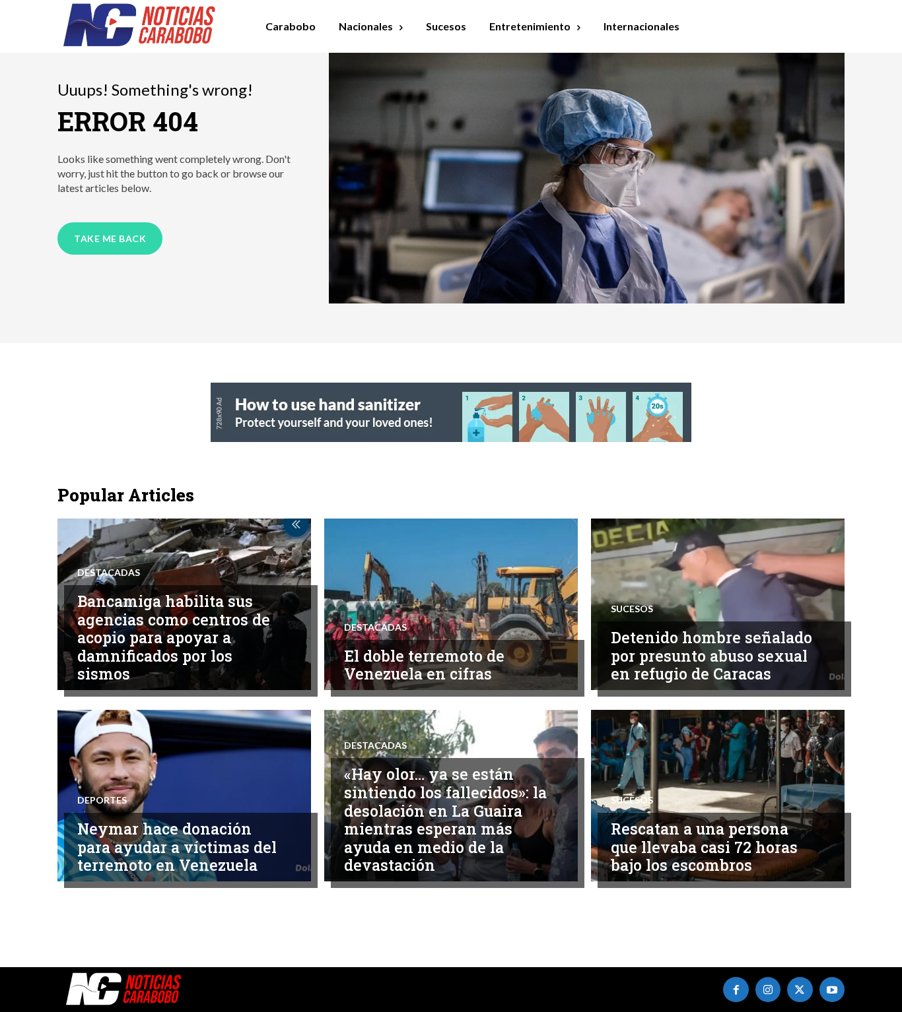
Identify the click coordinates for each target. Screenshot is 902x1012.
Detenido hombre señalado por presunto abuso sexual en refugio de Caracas (711, 655)
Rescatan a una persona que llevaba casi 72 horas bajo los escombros (704, 847)
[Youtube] (832, 989)
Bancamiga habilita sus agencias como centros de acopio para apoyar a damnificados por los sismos (173, 637)
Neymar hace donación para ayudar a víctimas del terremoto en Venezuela (177, 847)
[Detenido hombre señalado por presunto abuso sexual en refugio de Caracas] (718, 604)
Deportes (102, 800)
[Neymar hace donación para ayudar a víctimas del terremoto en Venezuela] (184, 795)
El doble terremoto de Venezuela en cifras (424, 665)
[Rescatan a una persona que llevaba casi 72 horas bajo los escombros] (718, 795)
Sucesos (632, 609)
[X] (799, 989)
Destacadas (108, 572)
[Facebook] (735, 989)
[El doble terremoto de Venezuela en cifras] (451, 604)
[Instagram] (768, 989)
